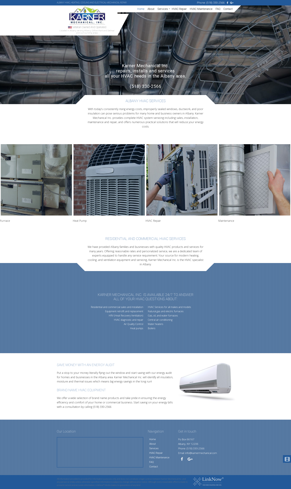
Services (162, 8)
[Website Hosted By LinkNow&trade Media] (208, 481)
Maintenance (226, 220)
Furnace (5, 220)
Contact (228, 8)
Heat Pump (80, 220)
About (150, 8)
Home (140, 8)
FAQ (218, 8)
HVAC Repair (179, 8)
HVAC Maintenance (201, 8)
